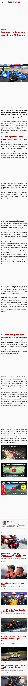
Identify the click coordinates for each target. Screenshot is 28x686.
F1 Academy (8, 550)
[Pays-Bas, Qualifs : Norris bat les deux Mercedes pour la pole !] (14, 625)
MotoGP (3, 580)
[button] (14, 172)
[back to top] (25, 683)
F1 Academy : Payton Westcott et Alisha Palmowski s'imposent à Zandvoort (13, 555)
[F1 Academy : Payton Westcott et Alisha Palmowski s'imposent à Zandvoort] (14, 542)
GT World (3, 662)
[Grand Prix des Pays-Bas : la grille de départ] (14, 598)
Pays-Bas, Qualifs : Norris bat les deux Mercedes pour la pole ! (13, 638)
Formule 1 (4, 29)
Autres (3, 550)
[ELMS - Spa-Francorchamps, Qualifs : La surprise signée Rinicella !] (14, 654)
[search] (26, 2)
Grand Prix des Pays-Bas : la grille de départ (13, 611)
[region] (14, 16)
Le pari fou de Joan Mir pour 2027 (12, 584)
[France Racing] (14, 2)
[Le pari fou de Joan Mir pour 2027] (14, 572)
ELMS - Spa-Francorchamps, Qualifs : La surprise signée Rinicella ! (13, 667)
